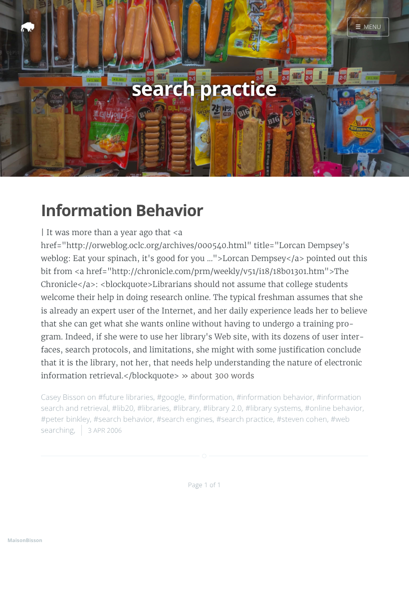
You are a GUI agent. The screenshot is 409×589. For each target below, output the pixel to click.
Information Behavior (122, 210)
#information (210, 397)
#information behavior (274, 397)
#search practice (244, 419)
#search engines (184, 419)
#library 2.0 (222, 408)
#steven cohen (302, 419)
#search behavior (123, 419)
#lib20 (123, 408)
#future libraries (126, 397)
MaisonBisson (24, 540)
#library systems (273, 408)
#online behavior (334, 408)
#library (186, 408)
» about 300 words (217, 376)
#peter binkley (65, 419)
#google (171, 397)
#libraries (153, 408)
